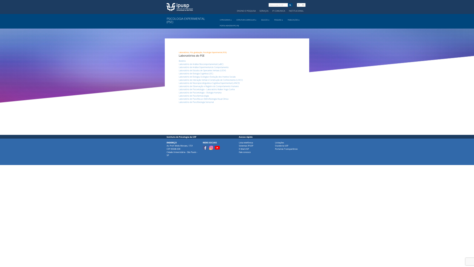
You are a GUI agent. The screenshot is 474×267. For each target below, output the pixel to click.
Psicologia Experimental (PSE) (215, 52)
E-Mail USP (244, 149)
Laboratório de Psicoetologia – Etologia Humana (200, 92)
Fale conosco (245, 152)
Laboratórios (184, 52)
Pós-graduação (196, 52)
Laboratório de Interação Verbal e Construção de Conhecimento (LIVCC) (211, 80)
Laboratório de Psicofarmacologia (194, 95)
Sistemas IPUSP (246, 145)
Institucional (296, 11)
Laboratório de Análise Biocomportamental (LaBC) (201, 64)
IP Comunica (278, 11)
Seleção (264, 20)
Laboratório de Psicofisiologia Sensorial (196, 102)
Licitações (279, 142)
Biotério (182, 61)
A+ (303, 5)
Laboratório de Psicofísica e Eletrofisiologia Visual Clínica (203, 99)
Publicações (293, 20)
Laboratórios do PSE (192, 55)
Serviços (263, 11)
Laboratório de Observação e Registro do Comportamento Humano (209, 86)
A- (299, 5)
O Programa (225, 20)
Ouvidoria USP (281, 145)
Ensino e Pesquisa (246, 11)
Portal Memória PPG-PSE (229, 26)
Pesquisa (278, 20)
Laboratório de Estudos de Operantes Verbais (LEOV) (202, 70)
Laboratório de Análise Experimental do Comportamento (204, 67)
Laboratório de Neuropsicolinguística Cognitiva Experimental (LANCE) (209, 83)
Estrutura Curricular (246, 20)
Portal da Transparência (286, 149)
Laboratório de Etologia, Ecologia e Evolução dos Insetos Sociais (207, 76)
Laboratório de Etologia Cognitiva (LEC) (196, 73)
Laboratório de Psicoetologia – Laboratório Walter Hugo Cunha (207, 89)
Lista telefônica (246, 142)
